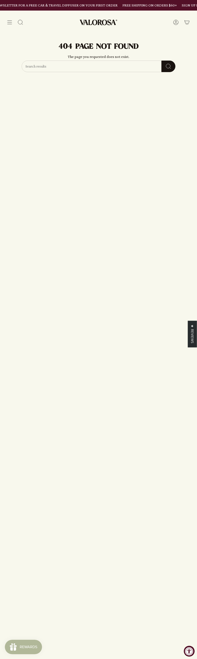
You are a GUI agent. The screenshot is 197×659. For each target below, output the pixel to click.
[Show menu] (9, 22)
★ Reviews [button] (192, 334)
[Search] (168, 66)
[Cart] (186, 22)
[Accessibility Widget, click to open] (189, 651)
